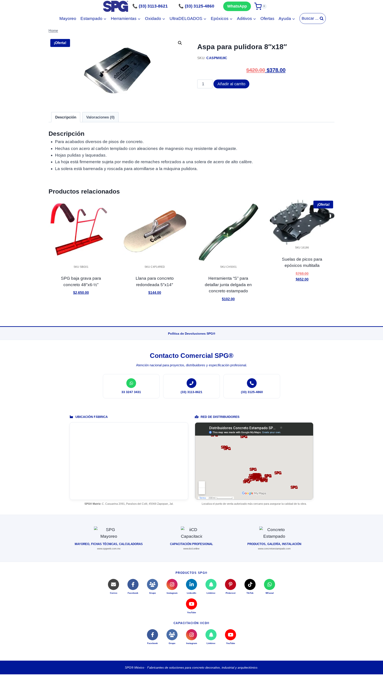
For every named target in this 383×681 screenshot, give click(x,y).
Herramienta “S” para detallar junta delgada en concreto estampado (228, 284)
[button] (180, 43)
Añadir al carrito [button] (81, 306)
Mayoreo (67, 18)
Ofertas (267, 18)
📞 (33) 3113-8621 (150, 6)
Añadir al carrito (231, 84)
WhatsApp (237, 6)
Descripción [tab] (65, 117)
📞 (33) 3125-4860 (196, 6)
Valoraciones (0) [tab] (100, 117)
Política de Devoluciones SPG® (191, 333)
